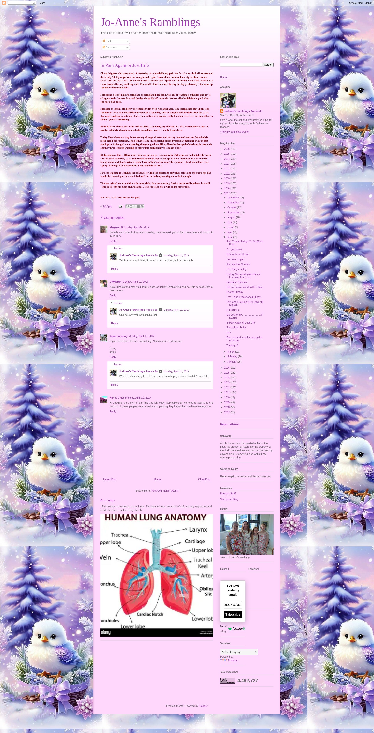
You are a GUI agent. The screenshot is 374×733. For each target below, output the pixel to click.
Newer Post (109, 479)
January (232, 361)
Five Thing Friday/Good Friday (243, 296)
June (230, 227)
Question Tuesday (236, 282)
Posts (108, 41)
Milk (228, 332)
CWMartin (115, 281)
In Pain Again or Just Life (240, 322)
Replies (118, 248)
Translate (233, 660)
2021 (227, 173)
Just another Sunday (238, 264)
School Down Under (237, 254)
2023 (227, 163)
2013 (227, 382)
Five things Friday (236, 269)
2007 (227, 412)
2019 (227, 183)
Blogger (203, 705)
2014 (227, 377)
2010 (227, 397)
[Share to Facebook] (138, 206)
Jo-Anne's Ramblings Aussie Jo (138, 255)
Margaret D (116, 227)
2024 (227, 158)
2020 (227, 178)
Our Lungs (107, 500)
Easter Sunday (234, 291)
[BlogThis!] (131, 206)
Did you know (234, 249)
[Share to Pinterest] (142, 206)
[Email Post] (120, 206)
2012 (227, 387)
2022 (227, 168)
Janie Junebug (118, 336)
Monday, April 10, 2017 (176, 255)
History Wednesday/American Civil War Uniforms (243, 276)
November (233, 202)
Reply (113, 241)
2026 (227, 148)
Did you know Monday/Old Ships (244, 287)
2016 (227, 367)
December (233, 197)
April (230, 237)
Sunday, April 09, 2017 (136, 227)
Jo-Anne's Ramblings (150, 22)
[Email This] (127, 206)
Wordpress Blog (229, 499)
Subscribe (232, 614)
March (231, 351)
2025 (227, 153)
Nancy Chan (117, 397)
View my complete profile (234, 131)
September (233, 212)
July (230, 222)
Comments (111, 47)
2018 (227, 188)
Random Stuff (228, 493)
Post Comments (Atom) (164, 490)
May (230, 232)
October (232, 207)
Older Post (204, 479)
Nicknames (232, 309)
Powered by (223, 629)
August (231, 217)
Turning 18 (232, 345)
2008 (227, 407)
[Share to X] (135, 206)
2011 (227, 392)
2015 (227, 372)
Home (157, 479)
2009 (227, 402)
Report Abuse (229, 424)
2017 (227, 193)
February (232, 356)
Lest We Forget (235, 259)
